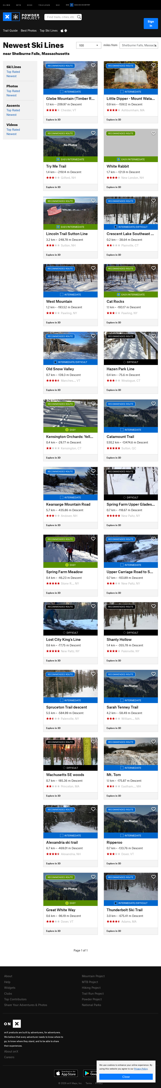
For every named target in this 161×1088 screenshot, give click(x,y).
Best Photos (29, 30)
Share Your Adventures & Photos (25, 1005)
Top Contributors (15, 999)
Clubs (8, 993)
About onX (11, 1051)
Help (7, 982)
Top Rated (13, 71)
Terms (89, 1083)
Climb (6, 5)
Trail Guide (10, 30)
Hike (30, 5)
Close (126, 1076)
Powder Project (92, 999)
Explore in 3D (53, 119)
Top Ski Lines (49, 30)
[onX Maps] (12, 1026)
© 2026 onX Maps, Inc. (70, 1083)
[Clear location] (155, 45)
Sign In (151, 23)
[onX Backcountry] (78, 5)
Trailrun (44, 5)
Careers (9, 1057)
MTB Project (90, 982)
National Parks (91, 1005)
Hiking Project (91, 987)
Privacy (99, 1083)
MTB (18, 5)
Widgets (9, 987)
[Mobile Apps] (64, 30)
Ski (58, 5)
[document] (126, 1071)
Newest (11, 76)
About (8, 976)
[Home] (23, 16)
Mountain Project (93, 976)
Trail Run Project (93, 993)
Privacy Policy (141, 1069)
